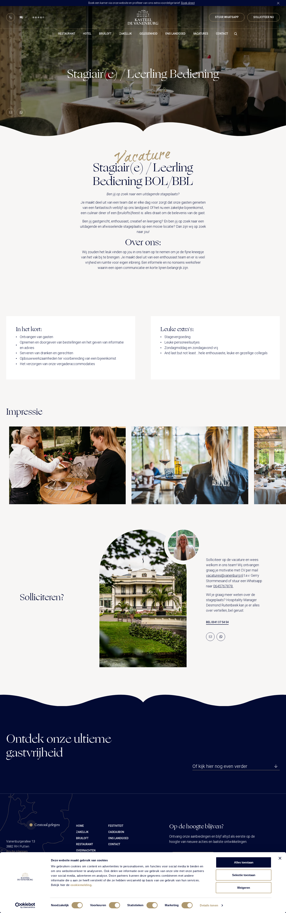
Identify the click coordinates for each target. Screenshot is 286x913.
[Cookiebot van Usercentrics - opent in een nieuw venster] (25, 905)
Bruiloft (105, 33)
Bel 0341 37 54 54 (217, 622)
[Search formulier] (236, 34)
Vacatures (200, 33)
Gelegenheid (148, 33)
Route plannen (17, 851)
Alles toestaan (243, 862)
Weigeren (243, 887)
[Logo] (143, 17)
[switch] (114, 905)
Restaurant (66, 33)
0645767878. (223, 586)
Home (80, 825)
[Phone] (10, 17)
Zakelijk (125, 33)
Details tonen (209, 905)
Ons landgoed (175, 33)
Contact (222, 33)
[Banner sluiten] (280, 858)
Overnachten (86, 850)
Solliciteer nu (263, 17)
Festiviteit (115, 825)
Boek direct (188, 2)
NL (21, 17)
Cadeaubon (116, 832)
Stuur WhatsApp (227, 17)
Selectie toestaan (243, 875)
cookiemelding (81, 885)
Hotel (87, 33)
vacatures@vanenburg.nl (224, 575)
